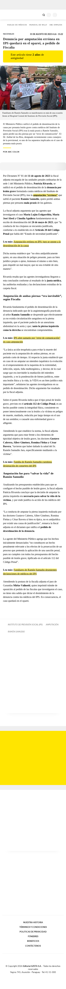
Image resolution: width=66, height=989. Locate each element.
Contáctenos (33, 946)
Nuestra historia (33, 922)
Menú (62, 15)
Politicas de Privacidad (33, 932)
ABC (8, 14)
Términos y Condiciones (33, 927)
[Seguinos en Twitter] (31, 976)
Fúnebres (33, 936)
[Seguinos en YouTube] (35, 976)
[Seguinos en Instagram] (38, 976)
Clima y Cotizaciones (38, 14)
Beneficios (33, 941)
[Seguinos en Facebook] (28, 976)
